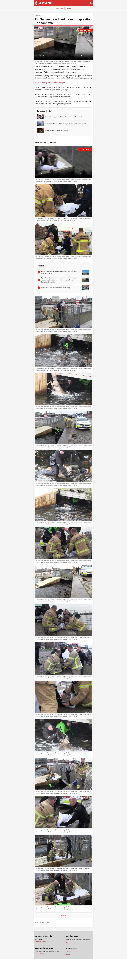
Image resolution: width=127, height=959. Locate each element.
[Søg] (91, 3)
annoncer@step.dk (40, 953)
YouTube (67, 954)
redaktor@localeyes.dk (41, 941)
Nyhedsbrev (59, 8)
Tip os (69, 8)
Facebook (68, 951)
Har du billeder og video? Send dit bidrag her (50, 82)
